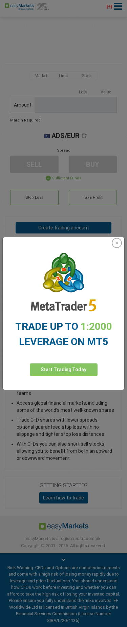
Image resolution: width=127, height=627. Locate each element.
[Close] (117, 243)
